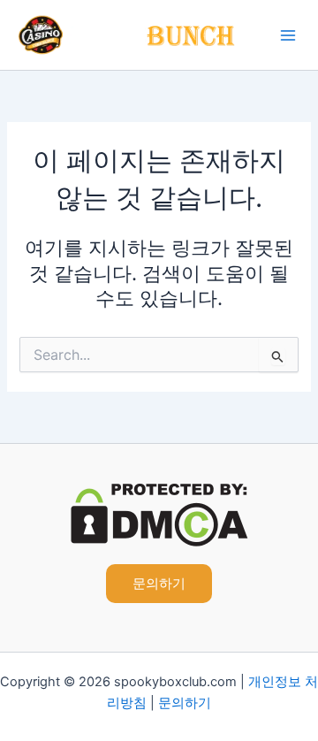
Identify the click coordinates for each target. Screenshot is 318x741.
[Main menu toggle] (288, 35)
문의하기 (184, 703)
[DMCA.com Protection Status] (159, 514)
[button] (159, 584)
